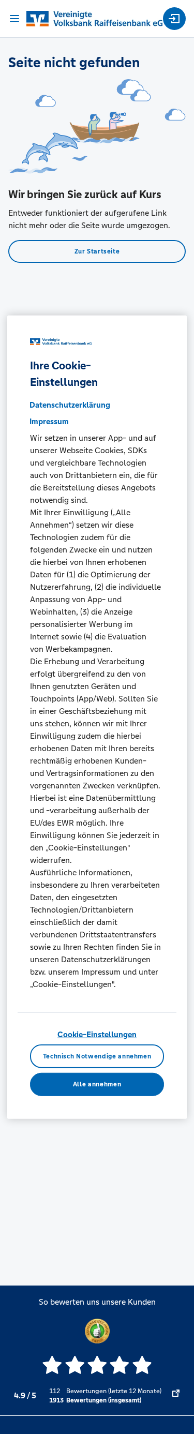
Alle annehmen (97, 1084)
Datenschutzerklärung (69, 405)
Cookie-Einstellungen (97, 1034)
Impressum (49, 421)
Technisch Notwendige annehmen (97, 1056)
